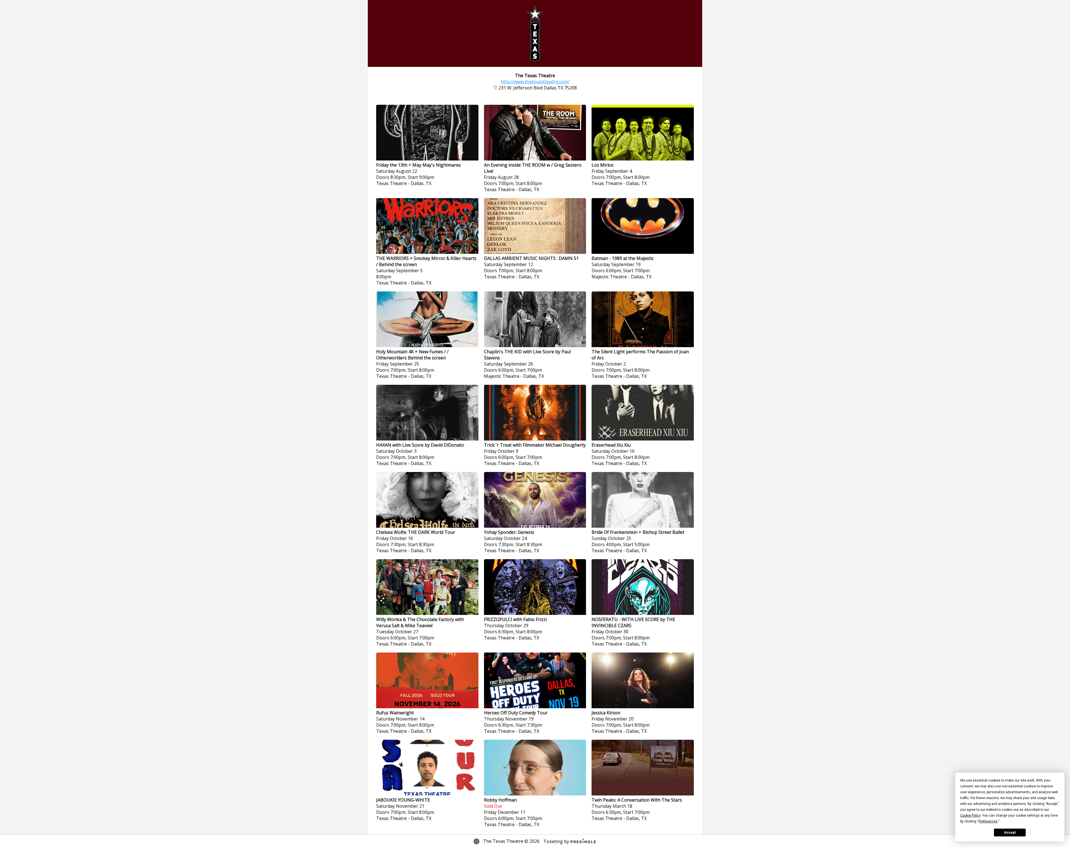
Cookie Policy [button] (970, 815)
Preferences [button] (988, 821)
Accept (1010, 832)
